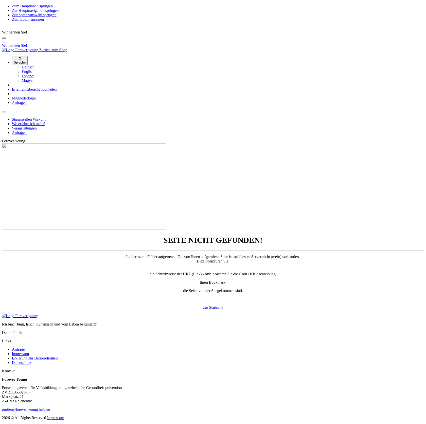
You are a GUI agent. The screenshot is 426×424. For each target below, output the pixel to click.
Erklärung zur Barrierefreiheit (35, 358)
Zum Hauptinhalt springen (32, 6)
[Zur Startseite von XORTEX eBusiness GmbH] (20, 316)
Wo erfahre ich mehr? (28, 124)
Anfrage (18, 349)
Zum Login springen (28, 19)
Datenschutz (21, 362)
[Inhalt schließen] (4, 38)
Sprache (20, 60)
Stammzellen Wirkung (29, 119)
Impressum (20, 354)
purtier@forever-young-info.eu (26, 409)
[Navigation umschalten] (4, 112)
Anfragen (19, 102)
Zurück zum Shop (53, 50)
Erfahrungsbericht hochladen (34, 89)
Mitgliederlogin (24, 98)
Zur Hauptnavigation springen (35, 10)
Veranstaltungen (24, 128)
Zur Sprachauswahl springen (34, 15)
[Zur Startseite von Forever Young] (20, 50)
